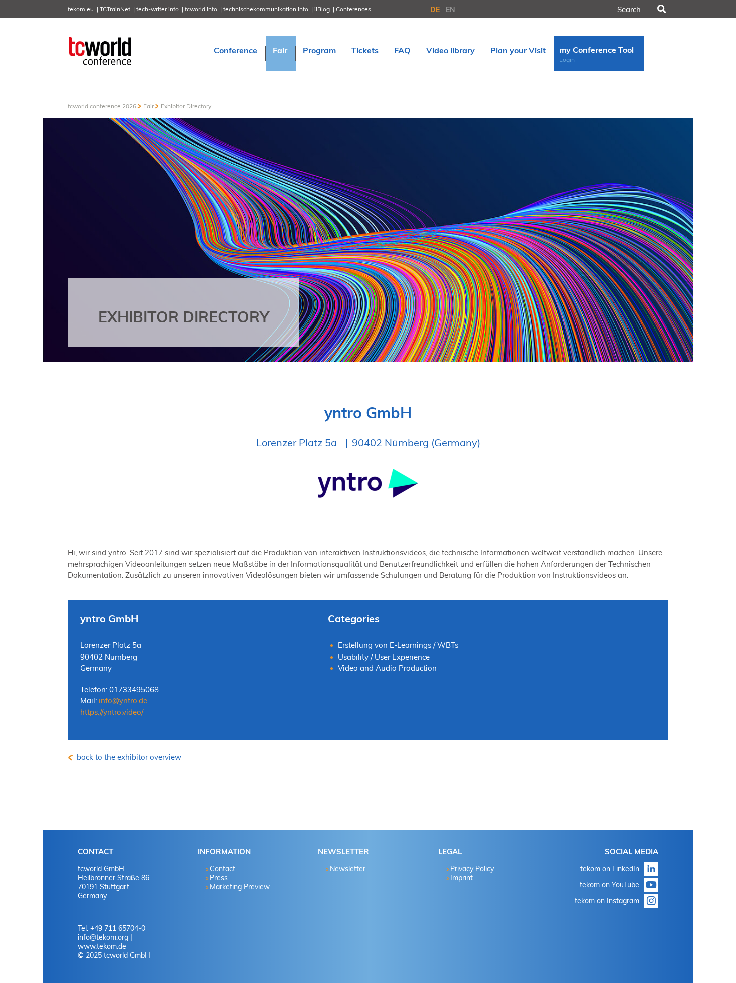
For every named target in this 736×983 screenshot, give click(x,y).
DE (435, 9)
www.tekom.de (102, 946)
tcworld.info (201, 9)
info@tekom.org (103, 937)
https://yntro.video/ (111, 712)
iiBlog (322, 9)
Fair (148, 106)
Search (660, 9)
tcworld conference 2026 (102, 106)
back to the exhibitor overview (128, 757)
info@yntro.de (123, 700)
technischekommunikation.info (265, 9)
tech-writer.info (157, 9)
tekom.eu (81, 9)
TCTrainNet (115, 9)
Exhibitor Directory (186, 106)
